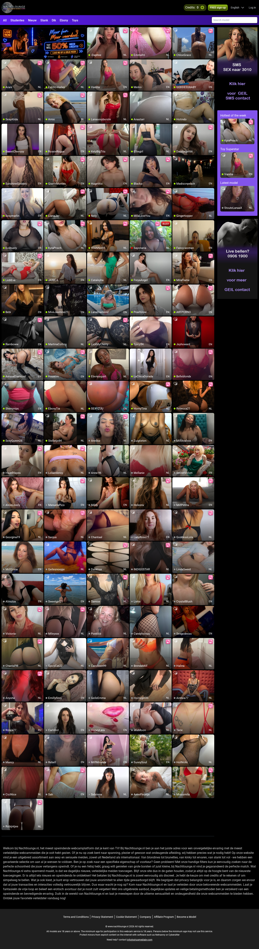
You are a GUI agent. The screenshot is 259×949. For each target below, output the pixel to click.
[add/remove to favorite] (90, 30)
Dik (54, 20)
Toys (75, 20)
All (5, 20)
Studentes (17, 20)
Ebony (64, 20)
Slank (44, 20)
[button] (237, 7)
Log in (252, 7)
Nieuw (32, 20)
